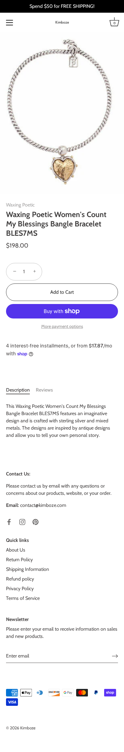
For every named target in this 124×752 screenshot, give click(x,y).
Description (18, 390)
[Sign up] (115, 656)
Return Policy (19, 559)
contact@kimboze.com (43, 505)
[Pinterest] (36, 521)
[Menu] (9, 22)
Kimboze (62, 22)
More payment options (62, 326)
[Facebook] (9, 521)
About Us (15, 550)
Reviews (44, 390)
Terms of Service (23, 598)
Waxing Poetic (20, 205)
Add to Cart (62, 292)
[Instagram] (22, 521)
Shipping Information (27, 569)
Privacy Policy (20, 588)
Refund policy (20, 579)
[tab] (21, 390)
